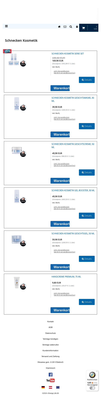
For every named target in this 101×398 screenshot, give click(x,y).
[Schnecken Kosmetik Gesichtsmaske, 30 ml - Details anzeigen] (16, 103)
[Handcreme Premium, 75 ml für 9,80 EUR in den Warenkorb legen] (60, 310)
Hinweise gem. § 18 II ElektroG (50, 362)
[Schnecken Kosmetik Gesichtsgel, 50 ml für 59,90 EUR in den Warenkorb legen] (60, 267)
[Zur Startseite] (59, 27)
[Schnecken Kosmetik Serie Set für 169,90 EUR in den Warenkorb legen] (60, 88)
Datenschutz (50, 333)
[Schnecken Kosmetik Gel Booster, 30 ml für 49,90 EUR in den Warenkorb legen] (60, 224)
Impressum (50, 368)
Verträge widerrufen (50, 345)
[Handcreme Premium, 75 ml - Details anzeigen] (16, 282)
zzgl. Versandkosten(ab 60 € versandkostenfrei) (64, 72)
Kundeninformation (50, 351)
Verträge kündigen (50, 339)
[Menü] (96, 371)
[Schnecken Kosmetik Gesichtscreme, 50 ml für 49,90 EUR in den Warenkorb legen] (60, 181)
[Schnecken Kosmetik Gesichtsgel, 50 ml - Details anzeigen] (16, 239)
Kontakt (50, 322)
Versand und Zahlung (50, 356)
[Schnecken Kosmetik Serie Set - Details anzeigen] (16, 59)
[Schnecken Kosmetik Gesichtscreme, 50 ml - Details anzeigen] (16, 150)
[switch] (92, 388)
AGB (50, 327)
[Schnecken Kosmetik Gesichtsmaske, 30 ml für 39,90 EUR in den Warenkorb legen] (60, 134)
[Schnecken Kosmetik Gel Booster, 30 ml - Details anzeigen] (16, 196)
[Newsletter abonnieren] (65, 27)
